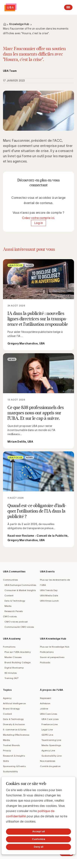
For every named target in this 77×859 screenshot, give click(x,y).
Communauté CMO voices (19, 627)
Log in (38, 223)
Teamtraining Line (51, 740)
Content (8, 595)
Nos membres (47, 761)
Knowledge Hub (19, 24)
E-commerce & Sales (14, 729)
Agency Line (48, 750)
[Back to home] (10, 7)
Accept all (38, 831)
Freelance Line (49, 724)
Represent (45, 698)
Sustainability (10, 771)
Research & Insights (14, 755)
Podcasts (45, 662)
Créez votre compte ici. (38, 218)
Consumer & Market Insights (20, 590)
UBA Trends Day (48, 590)
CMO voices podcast (16, 621)
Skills (6, 761)
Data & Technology (14, 600)
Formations (9, 646)
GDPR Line (47, 735)
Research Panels (13, 611)
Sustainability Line (51, 755)
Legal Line (47, 729)
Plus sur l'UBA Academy (17, 652)
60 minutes (10, 673)
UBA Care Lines (48, 714)
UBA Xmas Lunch (49, 600)
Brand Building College (17, 662)
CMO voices (10, 616)
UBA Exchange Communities (20, 585)
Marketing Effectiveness (16, 735)
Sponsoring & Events (14, 766)
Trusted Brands (11, 745)
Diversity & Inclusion (14, 724)
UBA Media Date (49, 595)
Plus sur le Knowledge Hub (54, 646)
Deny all (38, 846)
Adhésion (45, 703)
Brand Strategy (11, 708)
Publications (46, 652)
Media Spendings (51, 745)
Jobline (44, 708)
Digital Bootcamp (14, 667)
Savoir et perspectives (52, 657)
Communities (10, 580)
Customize (38, 839)
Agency (7, 698)
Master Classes (12, 657)
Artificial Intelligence (14, 703)
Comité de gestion (50, 766)
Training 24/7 (11, 678)
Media (8, 606)
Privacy (7, 750)
